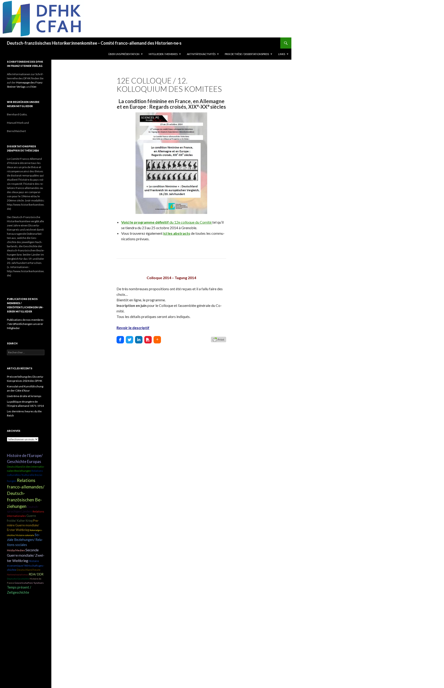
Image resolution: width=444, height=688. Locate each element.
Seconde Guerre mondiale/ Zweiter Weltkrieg (25, 555)
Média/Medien (16, 550)
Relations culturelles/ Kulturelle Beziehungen (25, 476)
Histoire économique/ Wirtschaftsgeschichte (25, 565)
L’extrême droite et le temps (24, 396)
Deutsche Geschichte (18, 578)
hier (33, 86)
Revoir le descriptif (133, 327)
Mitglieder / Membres (163, 54)
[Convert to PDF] (148, 339)
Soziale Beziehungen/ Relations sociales (25, 540)
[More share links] (157, 339)
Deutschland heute (28, 569)
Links (281, 54)
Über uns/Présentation (123, 54)
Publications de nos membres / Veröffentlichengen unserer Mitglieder (25, 324)
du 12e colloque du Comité (166, 222)
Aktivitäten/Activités (201, 54)
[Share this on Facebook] (120, 339)
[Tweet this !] (129, 339)
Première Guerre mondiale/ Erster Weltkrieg (23, 525)
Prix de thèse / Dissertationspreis (247, 54)
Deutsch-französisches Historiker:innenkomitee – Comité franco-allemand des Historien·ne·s (94, 43)
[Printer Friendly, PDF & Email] (218, 339)
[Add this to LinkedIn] (138, 339)
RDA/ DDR (36, 574)
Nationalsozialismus (17, 574)
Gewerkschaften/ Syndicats (29, 582)
